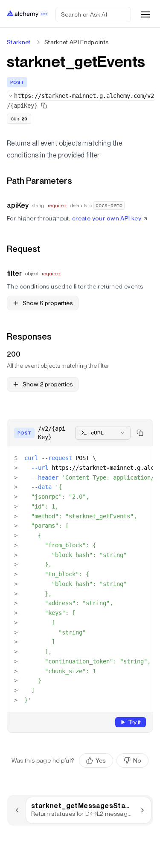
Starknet (19, 42)
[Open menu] (145, 14)
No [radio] (137, 760)
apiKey (18, 205)
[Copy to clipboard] (140, 433)
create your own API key (107, 218)
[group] (113, 760)
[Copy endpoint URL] (44, 105)
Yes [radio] (101, 760)
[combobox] (81, 96)
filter (14, 273)
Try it (134, 722)
